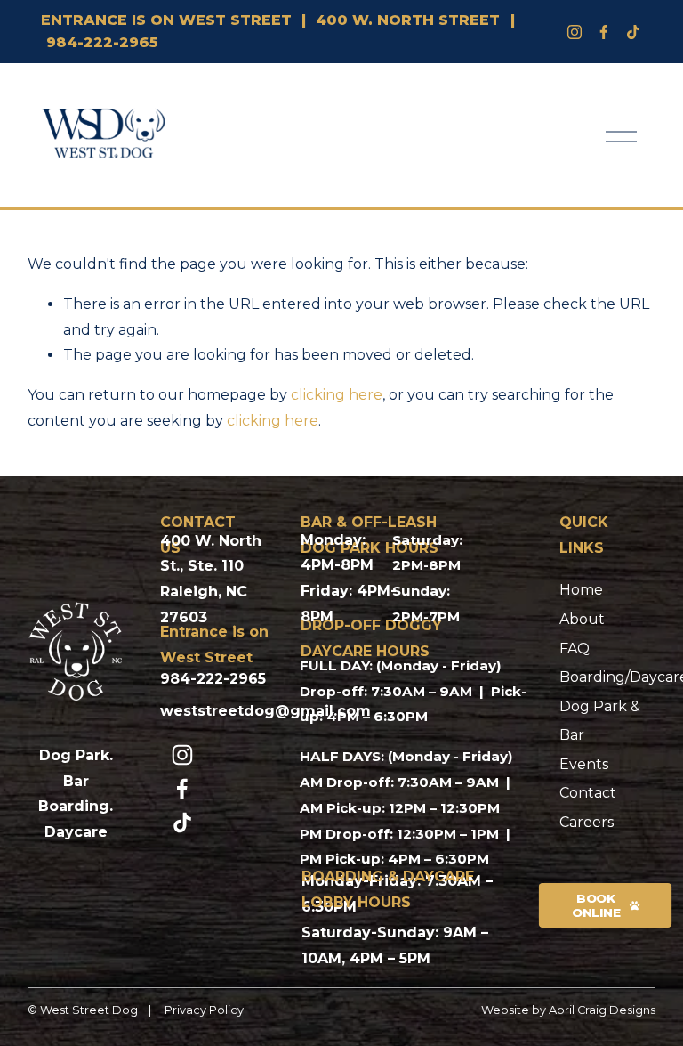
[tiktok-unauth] (633, 32)
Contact (587, 792)
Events (583, 764)
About (582, 619)
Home (581, 589)
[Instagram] (574, 32)
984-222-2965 (102, 42)
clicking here (336, 394)
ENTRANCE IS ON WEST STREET (166, 20)
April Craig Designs (602, 1010)
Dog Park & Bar (599, 721)
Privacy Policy (204, 1010)
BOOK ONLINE (596, 905)
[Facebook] (604, 32)
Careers (586, 822)
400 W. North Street (408, 20)
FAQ (574, 648)
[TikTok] (182, 822)
